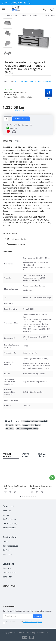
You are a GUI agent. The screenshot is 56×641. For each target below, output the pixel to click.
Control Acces (12, 15)
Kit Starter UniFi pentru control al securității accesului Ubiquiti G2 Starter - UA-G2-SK (41, 486)
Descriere (7, 141)
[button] (16, 38)
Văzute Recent (25, 455)
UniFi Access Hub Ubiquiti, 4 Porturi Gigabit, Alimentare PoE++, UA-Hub (15, 486)
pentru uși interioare (31, 425)
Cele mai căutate (42, 455)
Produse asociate (7, 455)
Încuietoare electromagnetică (34, 421)
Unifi (18, 425)
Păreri (18, 141)
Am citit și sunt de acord (24, 622)
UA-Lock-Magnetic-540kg (27, 429)
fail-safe (9, 429)
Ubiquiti (9, 425)
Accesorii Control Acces (30, 15)
